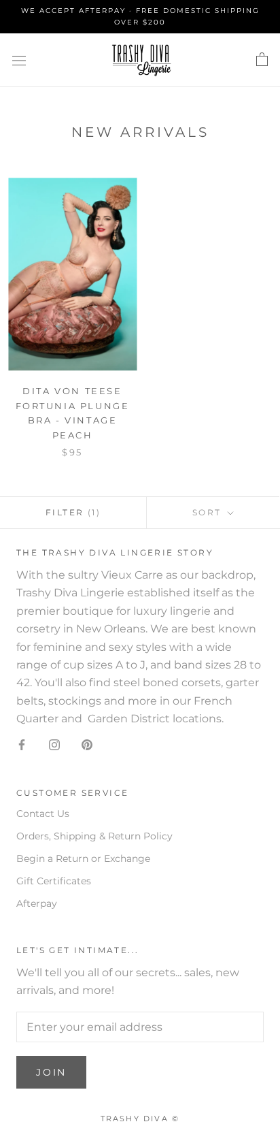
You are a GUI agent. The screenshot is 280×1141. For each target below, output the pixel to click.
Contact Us (42, 813)
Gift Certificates (53, 881)
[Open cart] (262, 60)
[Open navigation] (19, 59)
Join (51, 1072)
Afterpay (36, 903)
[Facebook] (21, 745)
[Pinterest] (87, 745)
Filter (73, 512)
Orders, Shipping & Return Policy (94, 836)
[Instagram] (54, 745)
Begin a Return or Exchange (83, 858)
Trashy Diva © (140, 1118)
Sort (208, 512)
